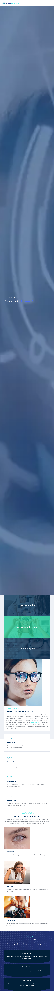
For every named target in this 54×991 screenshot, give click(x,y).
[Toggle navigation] (51, 3)
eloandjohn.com (35, 722)
